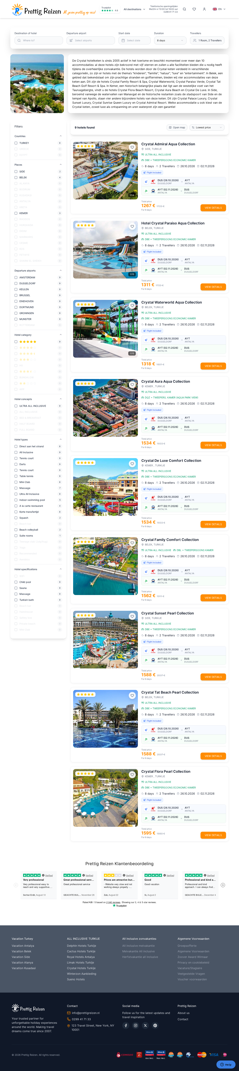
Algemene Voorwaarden (193, 951)
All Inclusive (26, 452)
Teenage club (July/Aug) (33, 541)
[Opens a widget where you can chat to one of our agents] (226, 1064)
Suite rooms (26, 535)
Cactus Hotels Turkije (81, 951)
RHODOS (24, 219)
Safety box (25, 617)
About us (183, 1013)
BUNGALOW (26, 377)
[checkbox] (16, 143)
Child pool (25, 581)
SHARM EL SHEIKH (30, 260)
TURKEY (24, 142)
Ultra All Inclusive (29, 493)
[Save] (132, 147)
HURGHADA (26, 225)
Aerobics (24, 559)
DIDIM (23, 231)
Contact (183, 1019)
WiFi (21, 576)
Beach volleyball (28, 529)
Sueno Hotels (76, 979)
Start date (124, 33)
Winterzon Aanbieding (81, 973)
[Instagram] (135, 1025)
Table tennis (26, 476)
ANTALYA (25, 201)
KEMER (23, 213)
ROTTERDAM (27, 325)
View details (213, 207)
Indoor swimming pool (32, 499)
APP (21, 389)
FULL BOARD (26, 429)
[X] (145, 1025)
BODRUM (24, 189)
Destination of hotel (26, 33)
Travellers (195, 33)
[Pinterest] (155, 1025)
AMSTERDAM (27, 277)
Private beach (27, 623)
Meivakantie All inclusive (138, 951)
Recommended (28, 553)
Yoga (22, 547)
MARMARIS (26, 236)
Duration (159, 33)
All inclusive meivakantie (138, 945)
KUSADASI (25, 195)
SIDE (22, 171)
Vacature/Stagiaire (190, 968)
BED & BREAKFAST (30, 417)
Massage (24, 487)
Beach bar (25, 523)
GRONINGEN (26, 313)
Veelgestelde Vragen (191, 973)
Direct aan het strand (31, 446)
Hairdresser (26, 611)
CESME (23, 242)
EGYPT (23, 154)
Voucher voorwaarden (192, 979)
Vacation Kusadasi (24, 968)
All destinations (132, 9)
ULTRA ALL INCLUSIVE (32, 405)
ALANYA (24, 183)
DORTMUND (26, 307)
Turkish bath (26, 599)
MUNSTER (25, 319)
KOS (21, 248)
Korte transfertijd (29, 511)
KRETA (23, 207)
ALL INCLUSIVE (28, 411)
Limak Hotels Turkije (80, 962)
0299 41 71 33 (171, 12)
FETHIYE (24, 254)
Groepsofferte (187, 945)
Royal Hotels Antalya (81, 957)
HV (21, 365)
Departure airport (76, 33)
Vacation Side (21, 957)
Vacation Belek (21, 951)
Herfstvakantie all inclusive (140, 957)
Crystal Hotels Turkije (81, 968)
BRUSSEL (24, 295)
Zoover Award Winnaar (193, 957)
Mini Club (24, 482)
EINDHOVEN (26, 301)
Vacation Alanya (22, 962)
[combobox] (170, 40)
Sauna (23, 587)
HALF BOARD (27, 423)
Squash (23, 517)
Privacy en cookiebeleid (193, 962)
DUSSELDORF (27, 283)
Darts (22, 464)
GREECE (24, 148)
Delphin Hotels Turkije (81, 945)
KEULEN (24, 289)
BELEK (23, 177)
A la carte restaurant (31, 505)
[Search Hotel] (184, 9)
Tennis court (26, 458)
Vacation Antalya (23, 945)
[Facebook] (125, 1025)
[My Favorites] (194, 9)
